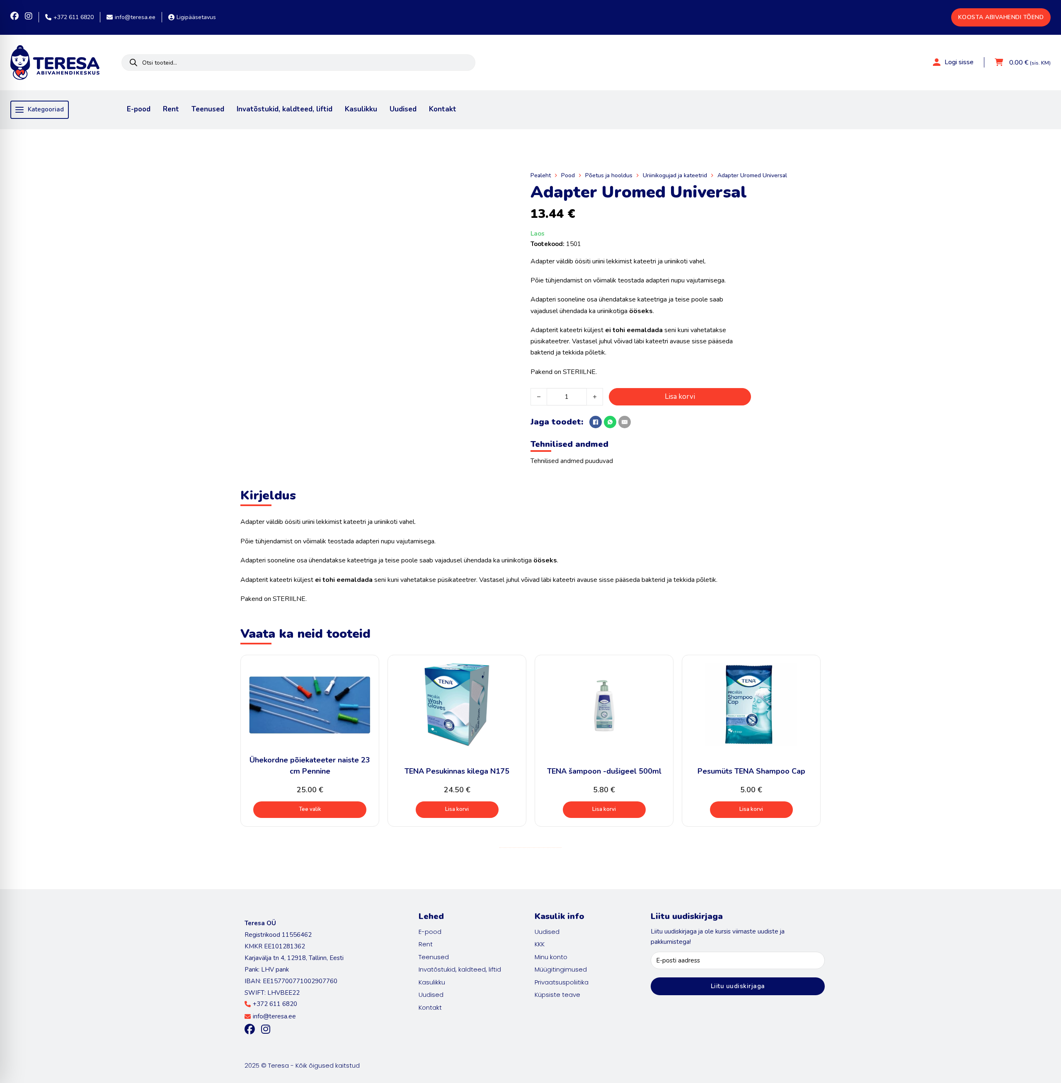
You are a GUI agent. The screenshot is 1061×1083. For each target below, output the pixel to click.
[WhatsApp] (610, 422)
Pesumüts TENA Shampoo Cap (751, 771)
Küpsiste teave (557, 994)
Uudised (403, 109)
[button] (457, 809)
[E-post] (624, 422)
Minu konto (551, 957)
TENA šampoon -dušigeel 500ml (604, 771)
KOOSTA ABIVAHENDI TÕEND (1001, 17)
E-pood (138, 109)
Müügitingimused (561, 969)
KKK (540, 944)
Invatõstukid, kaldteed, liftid (284, 109)
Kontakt (442, 109)
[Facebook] (595, 422)
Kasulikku (361, 109)
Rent (171, 109)
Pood (568, 175)
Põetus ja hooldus (608, 175)
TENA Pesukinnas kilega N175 (457, 771)
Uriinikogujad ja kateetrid (675, 175)
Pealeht (540, 175)
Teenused (207, 109)
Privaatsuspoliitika (562, 982)
